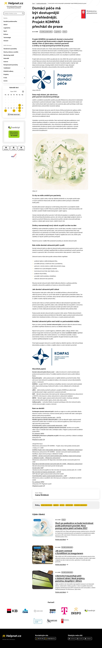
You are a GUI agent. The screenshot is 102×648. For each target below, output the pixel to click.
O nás (5, 77)
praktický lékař (69, 505)
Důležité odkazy (8, 71)
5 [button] (19, 110)
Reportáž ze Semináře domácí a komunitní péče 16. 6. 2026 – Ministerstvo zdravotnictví (57, 464)
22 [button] (19, 105)
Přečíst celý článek (60, 539)
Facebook (6, 149)
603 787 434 (40, 638)
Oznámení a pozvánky (10, 49)
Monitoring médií (9, 55)
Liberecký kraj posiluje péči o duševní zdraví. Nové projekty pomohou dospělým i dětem (70, 578)
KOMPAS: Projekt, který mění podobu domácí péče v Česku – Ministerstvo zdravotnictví (57, 450)
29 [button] (19, 108)
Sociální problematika (10, 21)
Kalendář (6, 58)
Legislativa (7, 28)
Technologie (7, 37)
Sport (5, 31)
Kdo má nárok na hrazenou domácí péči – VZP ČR (46, 417)
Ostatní (6, 41)
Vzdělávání (7, 68)
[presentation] (42, 527)
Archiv (5, 81)
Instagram (21, 149)
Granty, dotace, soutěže (11, 52)
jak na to (62, 505)
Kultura (6, 34)
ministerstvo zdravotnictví (80, 505)
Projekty (6, 74)
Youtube (14, 149)
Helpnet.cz (15, 3)
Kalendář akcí (14, 87)
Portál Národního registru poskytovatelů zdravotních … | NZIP (49, 425)
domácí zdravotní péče (46, 505)
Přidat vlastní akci (15, 114)
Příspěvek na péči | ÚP (38, 439)
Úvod (33, 3)
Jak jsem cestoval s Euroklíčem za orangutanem (69, 552)
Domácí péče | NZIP (37, 468)
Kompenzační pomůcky (11, 65)
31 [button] (5, 110)
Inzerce (6, 61)
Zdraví (5, 24)
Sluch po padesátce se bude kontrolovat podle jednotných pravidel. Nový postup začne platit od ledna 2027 (74, 526)
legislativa (56, 505)
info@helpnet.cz (51, 638)
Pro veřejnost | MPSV (38, 433)
